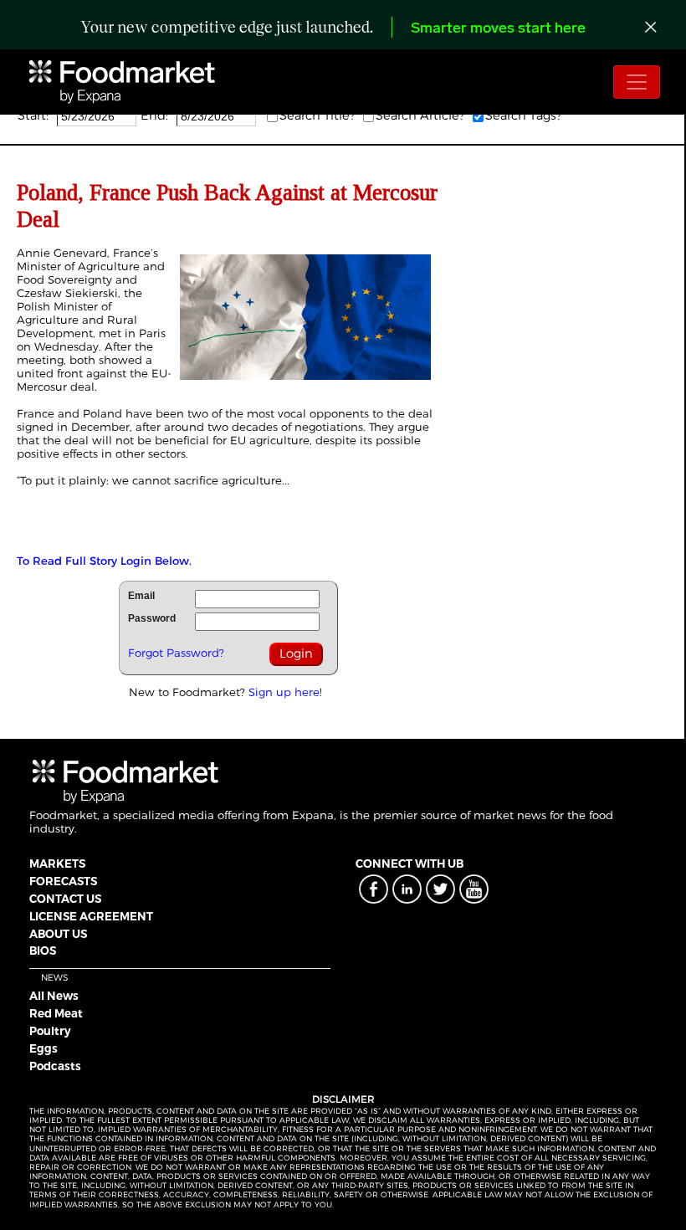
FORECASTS (63, 881)
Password (152, 618)
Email (141, 596)
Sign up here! (285, 692)
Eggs (43, 1048)
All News (54, 995)
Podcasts (55, 1066)
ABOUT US (58, 933)
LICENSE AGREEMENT (91, 916)
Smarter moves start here (498, 29)
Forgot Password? (176, 652)
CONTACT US (65, 898)
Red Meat (56, 1013)
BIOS (42, 950)
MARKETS (57, 863)
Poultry (50, 1031)
